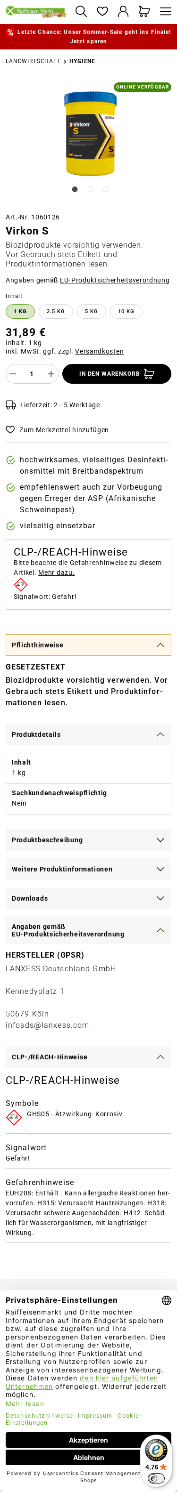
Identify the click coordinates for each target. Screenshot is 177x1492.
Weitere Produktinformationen (62, 869)
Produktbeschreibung (47, 840)
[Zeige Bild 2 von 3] (90, 189)
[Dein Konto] (123, 12)
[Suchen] (81, 12)
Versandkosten (99, 351)
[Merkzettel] (102, 12)
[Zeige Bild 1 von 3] (74, 189)
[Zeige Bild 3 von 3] (106, 189)
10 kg (126, 311)
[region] (88, 143)
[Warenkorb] (144, 12)
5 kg (91, 311)
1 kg (20, 311)
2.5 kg (56, 311)
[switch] (156, 1478)
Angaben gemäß (88, 280)
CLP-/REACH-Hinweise (49, 1057)
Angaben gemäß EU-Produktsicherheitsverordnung (68, 930)
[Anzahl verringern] (13, 374)
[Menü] (163, 12)
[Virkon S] (89, 131)
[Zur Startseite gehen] (36, 12)
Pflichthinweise (38, 645)
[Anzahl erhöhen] (51, 374)
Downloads (30, 898)
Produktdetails (36, 734)
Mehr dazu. (56, 572)
